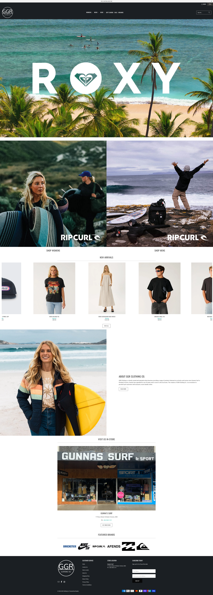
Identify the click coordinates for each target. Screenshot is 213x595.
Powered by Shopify (74, 591)
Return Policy (85, 579)
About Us (84, 573)
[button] (89, 12)
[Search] (209, 12)
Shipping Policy (86, 576)
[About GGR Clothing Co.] (53, 382)
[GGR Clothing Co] (7, 12)
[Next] (207, 291)
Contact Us (85, 567)
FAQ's (83, 564)
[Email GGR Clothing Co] (58, 582)
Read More (123, 389)
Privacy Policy (85, 582)
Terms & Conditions (87, 585)
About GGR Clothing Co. (132, 376)
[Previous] (7, 291)
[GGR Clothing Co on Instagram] (64, 582)
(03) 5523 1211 (108, 520)
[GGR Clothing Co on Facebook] (61, 582)
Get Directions (107, 525)
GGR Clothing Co (65, 591)
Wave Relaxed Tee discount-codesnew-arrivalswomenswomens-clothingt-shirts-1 (54, 288)
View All (106, 326)
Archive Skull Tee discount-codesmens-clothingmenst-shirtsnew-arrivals (159, 288)
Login (204, 4)
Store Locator (85, 570)
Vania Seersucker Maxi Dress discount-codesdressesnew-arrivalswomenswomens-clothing (107, 288)
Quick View (107, 292)
